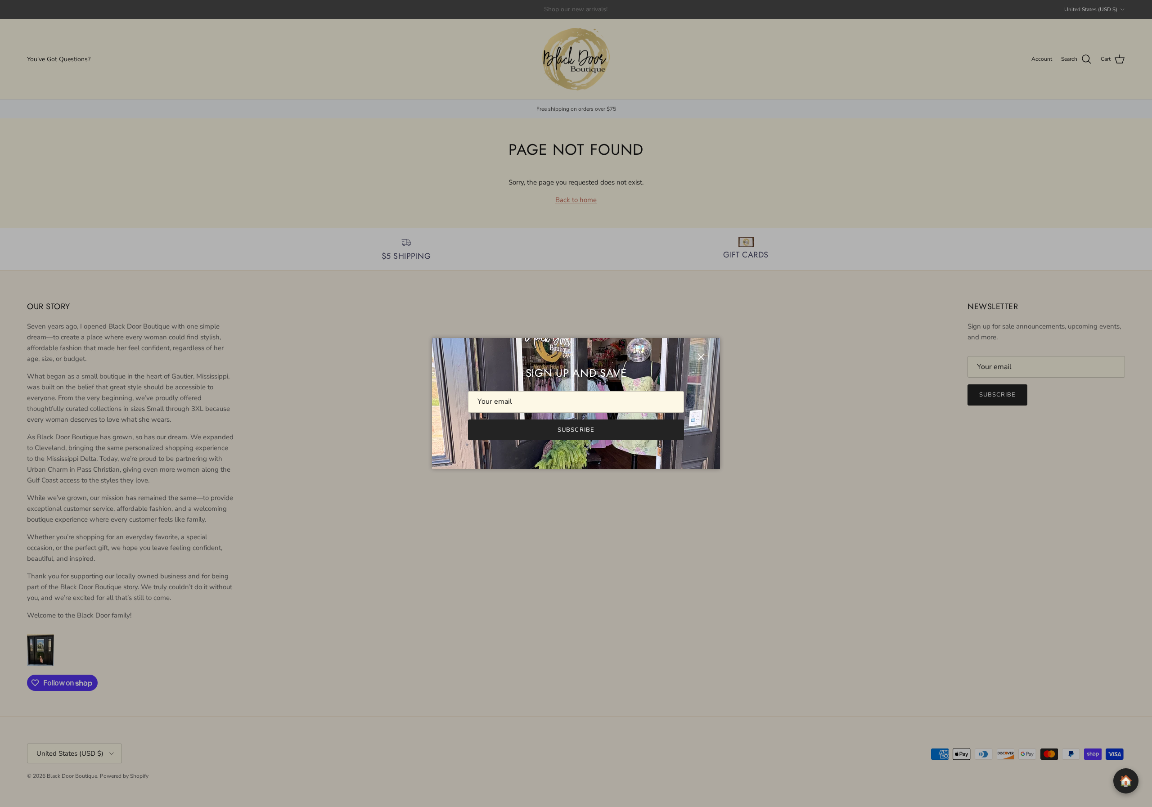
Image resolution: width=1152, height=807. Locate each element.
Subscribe (576, 430)
